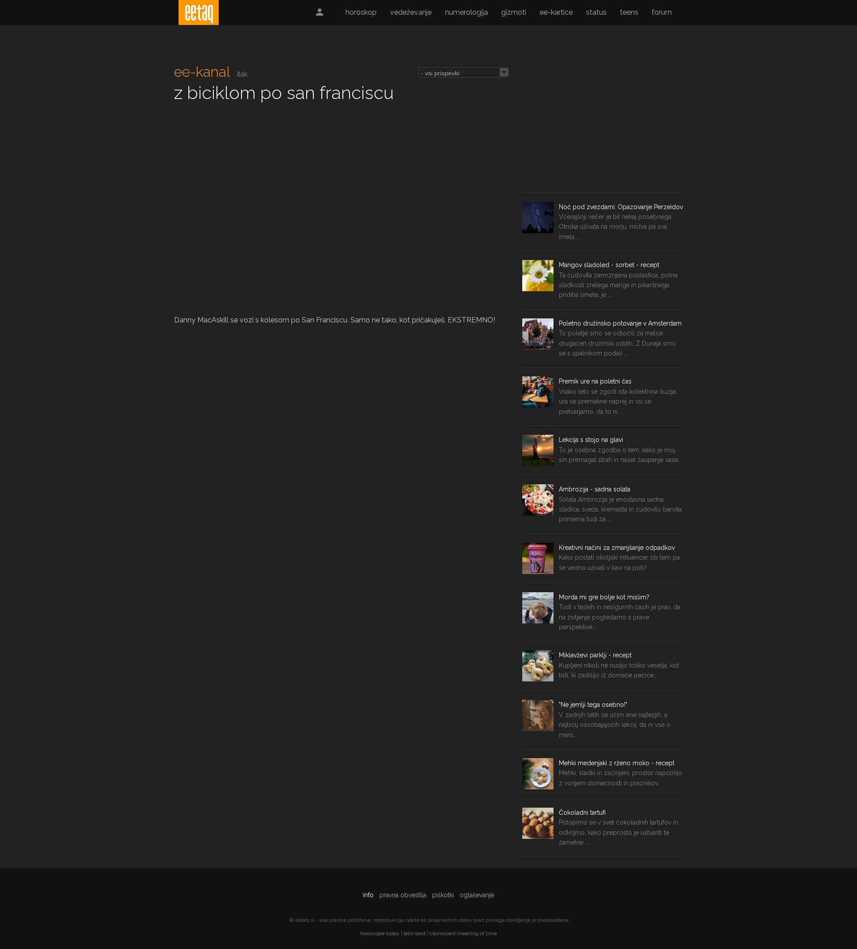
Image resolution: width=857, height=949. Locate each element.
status (596, 12)
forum (662, 12)
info (368, 895)
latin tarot (415, 933)
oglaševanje (477, 895)
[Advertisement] (602, 125)
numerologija (466, 12)
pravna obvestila (402, 895)
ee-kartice (556, 12)
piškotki (443, 895)
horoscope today (379, 933)
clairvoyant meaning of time (463, 933)
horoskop (361, 12)
